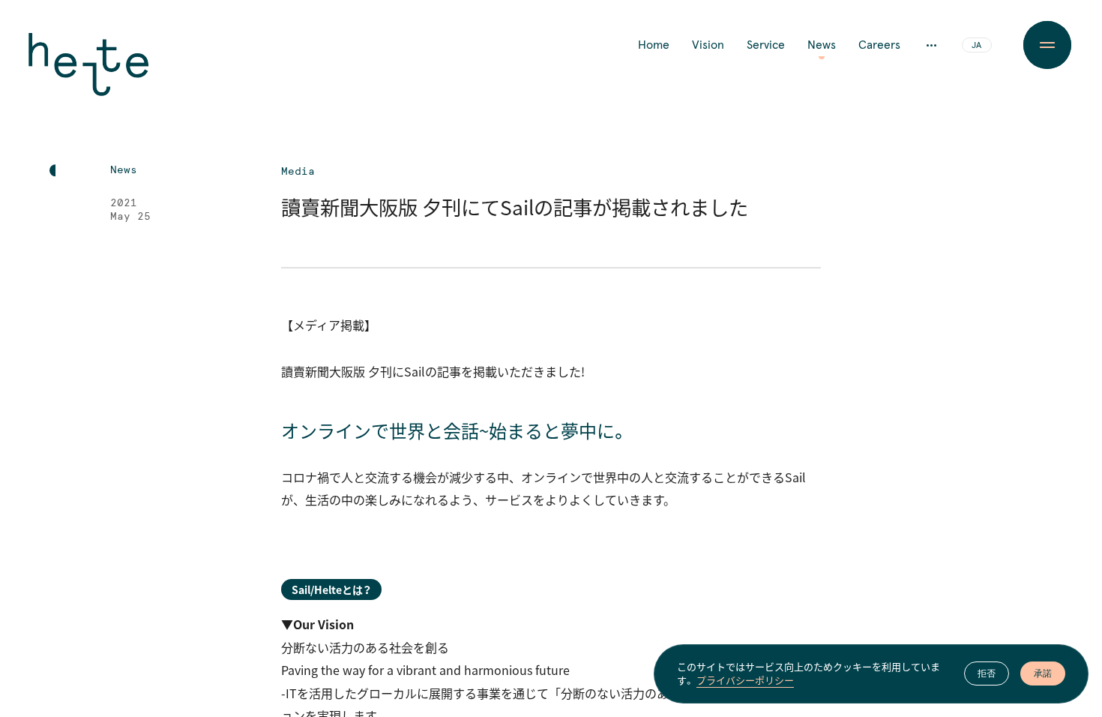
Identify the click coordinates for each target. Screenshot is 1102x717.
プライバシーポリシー (745, 680)
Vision (708, 45)
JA (976, 45)
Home (653, 45)
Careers (879, 45)
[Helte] (88, 75)
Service (766, 45)
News (821, 45)
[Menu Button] (1047, 45)
